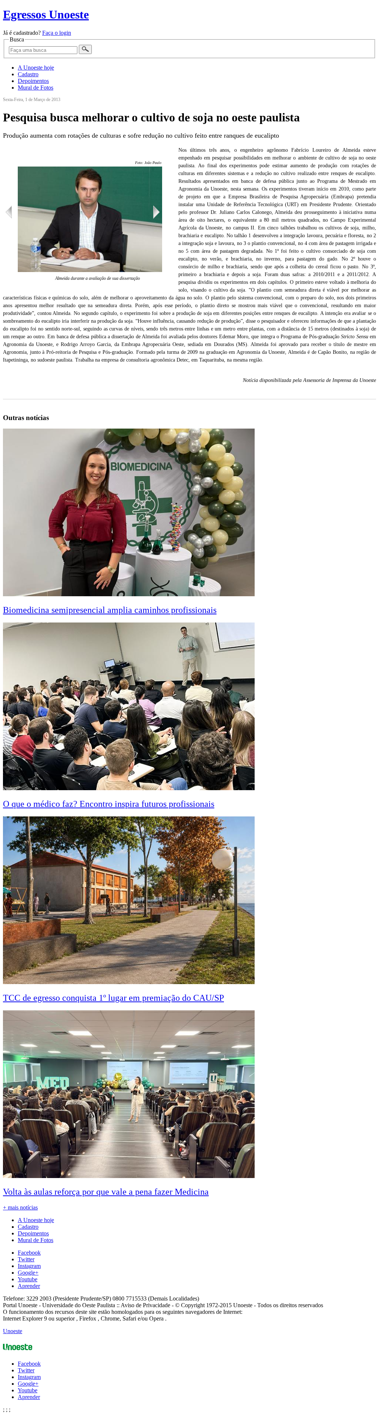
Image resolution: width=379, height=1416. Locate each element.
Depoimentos (33, 81)
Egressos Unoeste (46, 14)
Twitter (26, 1259)
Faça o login (56, 33)
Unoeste (12, 1331)
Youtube (27, 1279)
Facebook (29, 1252)
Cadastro (28, 74)
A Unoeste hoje (36, 67)
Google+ (28, 1272)
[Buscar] (85, 49)
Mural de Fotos (35, 87)
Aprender (29, 1286)
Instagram (29, 1266)
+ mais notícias (20, 1207)
